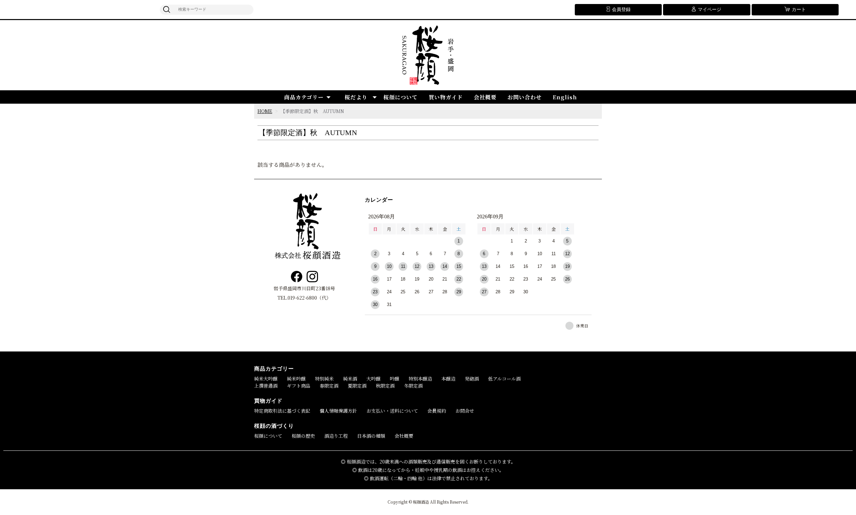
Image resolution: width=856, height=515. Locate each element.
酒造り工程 (336, 435)
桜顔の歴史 (303, 435)
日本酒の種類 (371, 435)
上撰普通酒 (266, 385)
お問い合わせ (525, 97)
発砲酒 (472, 378)
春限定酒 (329, 385)
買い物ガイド (446, 97)
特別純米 (324, 378)
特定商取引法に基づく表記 (282, 410)
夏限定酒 (357, 385)
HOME (264, 111)
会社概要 (485, 97)
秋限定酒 (385, 385)
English (565, 97)
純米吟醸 (296, 378)
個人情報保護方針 (338, 410)
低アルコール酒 (504, 378)
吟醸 (394, 378)
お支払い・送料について (392, 410)
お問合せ (464, 410)
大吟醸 (373, 378)
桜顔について (401, 97)
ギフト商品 (298, 385)
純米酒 (350, 378)
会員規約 (436, 410)
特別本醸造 (420, 378)
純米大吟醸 (266, 378)
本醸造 (448, 378)
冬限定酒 (413, 385)
